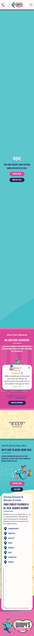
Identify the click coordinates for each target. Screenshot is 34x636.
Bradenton (11, 533)
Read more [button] (17, 387)
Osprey (10, 543)
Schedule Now (17, 483)
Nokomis (11, 562)
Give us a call (17, 180)
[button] (31, 5)
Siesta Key (11, 538)
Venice (10, 552)
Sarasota (11, 548)
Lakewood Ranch (13, 529)
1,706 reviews (21, 398)
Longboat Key (12, 557)
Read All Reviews (17, 402)
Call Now (17, 489)
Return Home (17, 174)
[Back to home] (17, 5)
